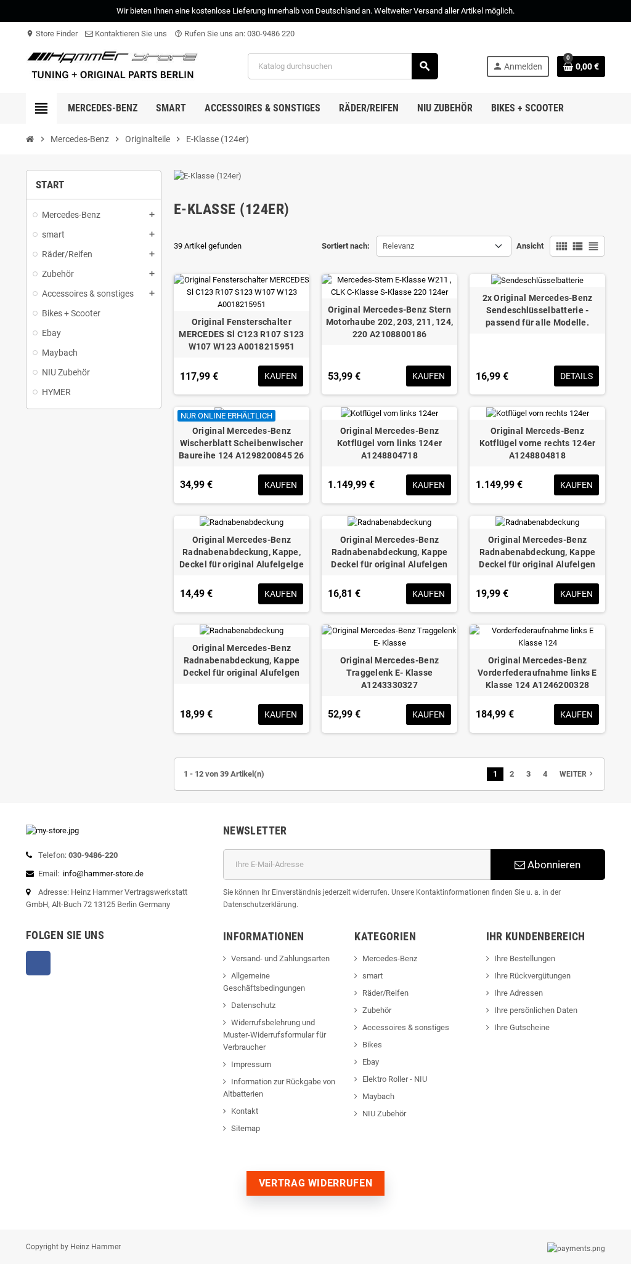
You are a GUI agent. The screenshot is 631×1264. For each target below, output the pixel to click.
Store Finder (52, 33)
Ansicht (529, 245)
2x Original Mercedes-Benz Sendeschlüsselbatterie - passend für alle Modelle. (537, 310)
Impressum (251, 1064)
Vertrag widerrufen (316, 1183)
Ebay (370, 1061)
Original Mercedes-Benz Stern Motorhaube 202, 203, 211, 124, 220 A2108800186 (389, 322)
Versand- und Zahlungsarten (280, 958)
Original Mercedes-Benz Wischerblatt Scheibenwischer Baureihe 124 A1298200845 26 (241, 443)
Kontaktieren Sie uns (130, 33)
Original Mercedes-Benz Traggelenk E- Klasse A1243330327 (389, 672)
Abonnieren (552, 864)
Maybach (378, 1096)
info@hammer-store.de (103, 873)
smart (372, 975)
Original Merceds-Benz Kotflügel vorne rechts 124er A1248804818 (537, 443)
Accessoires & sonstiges (405, 1027)
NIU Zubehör (384, 1113)
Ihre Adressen (518, 993)
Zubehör (376, 1010)
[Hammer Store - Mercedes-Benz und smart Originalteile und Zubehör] (113, 65)
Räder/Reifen (385, 993)
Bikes (372, 1044)
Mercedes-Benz (389, 958)
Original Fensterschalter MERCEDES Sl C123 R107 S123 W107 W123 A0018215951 (241, 334)
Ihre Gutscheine (522, 1027)
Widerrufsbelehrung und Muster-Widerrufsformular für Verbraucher (274, 1035)
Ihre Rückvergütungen (532, 975)
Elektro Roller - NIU (394, 1079)
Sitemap (245, 1128)
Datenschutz (253, 1005)
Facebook (38, 963)
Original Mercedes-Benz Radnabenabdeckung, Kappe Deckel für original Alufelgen (389, 552)
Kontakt (244, 1111)
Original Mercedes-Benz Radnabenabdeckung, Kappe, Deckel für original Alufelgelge (241, 552)
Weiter (577, 773)
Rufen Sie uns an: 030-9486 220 (234, 33)
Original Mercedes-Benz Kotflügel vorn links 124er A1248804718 (389, 443)
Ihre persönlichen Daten (535, 1010)
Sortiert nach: (346, 245)
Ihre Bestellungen (524, 958)
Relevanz (398, 245)
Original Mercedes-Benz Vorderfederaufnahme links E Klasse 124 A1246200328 (537, 672)
